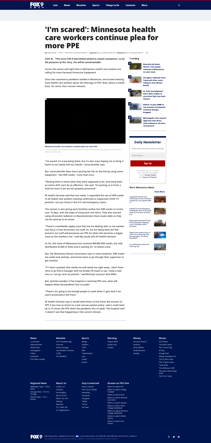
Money (137, 338)
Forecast (59, 344)
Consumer (34, 356)
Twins (84, 347)
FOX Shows (163, 341)
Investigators (35, 350)
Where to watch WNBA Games (116, 417)
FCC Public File (62, 407)
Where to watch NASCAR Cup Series (117, 398)
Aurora (84, 362)
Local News (35, 341)
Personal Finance (140, 341)
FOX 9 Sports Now (166, 362)
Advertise (59, 404)
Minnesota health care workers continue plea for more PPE (71, 146)
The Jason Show (165, 344)
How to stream (88, 386)
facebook (169, 437)
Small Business (139, 350)
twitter (174, 437)
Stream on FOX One (118, 383)
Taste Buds (163, 365)
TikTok (84, 404)
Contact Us (60, 386)
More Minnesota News (141, 187)
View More (159, 191)
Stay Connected (90, 383)
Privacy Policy (150, 175)
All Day (161, 350)
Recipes (110, 347)
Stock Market (138, 347)
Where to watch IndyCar (117, 403)
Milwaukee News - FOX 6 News (40, 387)
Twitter (84, 401)
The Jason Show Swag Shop (167, 372)
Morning (112, 338)
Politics (33, 353)
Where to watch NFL (115, 386)
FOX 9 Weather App (64, 341)
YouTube (85, 407)
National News (36, 344)
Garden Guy (112, 344)
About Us (61, 383)
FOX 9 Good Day (165, 347)
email (179, 437)
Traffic (58, 353)
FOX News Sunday (37, 359)
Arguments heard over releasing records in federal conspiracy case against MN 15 (140, 200)
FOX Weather (61, 356)
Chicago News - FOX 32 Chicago (39, 393)
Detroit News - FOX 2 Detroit (38, 398)
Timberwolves (87, 353)
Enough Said (164, 353)
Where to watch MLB (115, 395)
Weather (61, 338)
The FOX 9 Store (165, 376)
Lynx (83, 356)
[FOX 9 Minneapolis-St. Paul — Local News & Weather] (38, 5)
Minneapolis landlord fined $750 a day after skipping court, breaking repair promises (140, 223)
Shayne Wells (112, 341)
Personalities (61, 392)
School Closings (62, 347)
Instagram (86, 398)
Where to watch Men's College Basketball (116, 407)
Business (136, 344)
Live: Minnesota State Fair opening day (139, 245)
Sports (85, 338)
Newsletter (86, 392)
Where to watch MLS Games (115, 422)
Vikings (84, 341)
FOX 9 (61, 53)
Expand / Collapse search (179, 5)
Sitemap (59, 401)
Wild (83, 350)
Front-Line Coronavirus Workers (76, 53)
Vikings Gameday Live (167, 356)
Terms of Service (149, 177)
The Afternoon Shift (166, 368)
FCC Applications (62, 410)
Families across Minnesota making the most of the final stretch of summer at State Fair (140, 211)
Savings (136, 353)
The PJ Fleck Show (166, 359)
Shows (162, 338)
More (144, 5)
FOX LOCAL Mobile (89, 389)
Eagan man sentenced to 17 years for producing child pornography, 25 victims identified (140, 235)
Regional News (38, 383)
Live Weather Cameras (65, 350)
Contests (59, 389)
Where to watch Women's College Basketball (117, 412)
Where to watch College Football (116, 390)
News (33, 338)
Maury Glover (52, 53)
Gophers (85, 344)
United (84, 359)
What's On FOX (62, 398)
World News (35, 347)
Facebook (86, 395)
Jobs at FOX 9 (61, 395)
